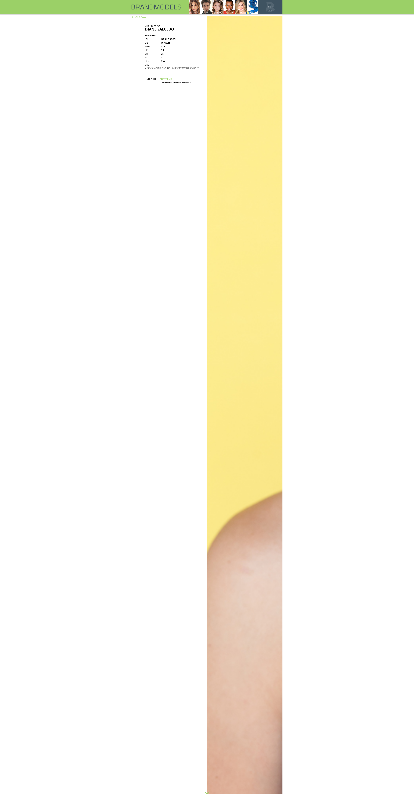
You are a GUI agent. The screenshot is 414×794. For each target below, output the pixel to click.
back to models (140, 17)
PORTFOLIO (166, 79)
